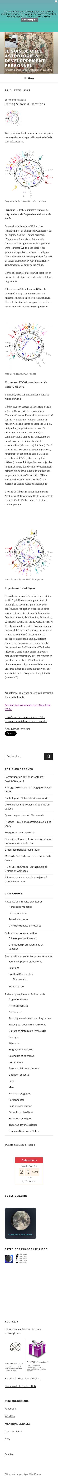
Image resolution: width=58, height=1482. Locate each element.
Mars (12, 1087)
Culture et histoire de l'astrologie (27, 1030)
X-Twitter (10, 1416)
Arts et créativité (18, 1005)
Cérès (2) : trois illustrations (25, 104)
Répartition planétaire (21, 1112)
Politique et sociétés (20, 1106)
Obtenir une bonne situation (21, 933)
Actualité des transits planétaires (24, 901)
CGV (7, 1439)
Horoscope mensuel (20, 906)
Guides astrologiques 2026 (20, 1386)
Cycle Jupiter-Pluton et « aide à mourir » (27, 798)
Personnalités (16, 1099)
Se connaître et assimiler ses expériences (28, 956)
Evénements (16, 1062)
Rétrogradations (18, 913)
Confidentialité (13, 1431)
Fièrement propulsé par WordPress (23, 1474)
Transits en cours (18, 919)
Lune (12, 1081)
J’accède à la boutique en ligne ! (22, 1378)
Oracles (9, 1454)
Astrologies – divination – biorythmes (30, 1018)
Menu (31, 78)
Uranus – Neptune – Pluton (24, 1131)
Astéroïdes (15, 1012)
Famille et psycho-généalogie (25, 961)
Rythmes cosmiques (20, 1118)
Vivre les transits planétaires (25, 925)
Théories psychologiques (23, 1124)
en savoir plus (29, 19)
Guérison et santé (19, 1074)
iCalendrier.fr (29, 1160)
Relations (14, 967)
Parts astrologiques (20, 1093)
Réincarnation (20, 979)
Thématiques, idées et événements (25, 994)
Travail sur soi (16, 986)
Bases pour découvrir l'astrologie (27, 1024)
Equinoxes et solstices (21, 1055)
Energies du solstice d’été (19, 832)
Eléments (14, 1043)
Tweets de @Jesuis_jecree (20, 1144)
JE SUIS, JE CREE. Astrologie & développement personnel (25, 58)
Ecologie (14, 1037)
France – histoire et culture (24, 1068)
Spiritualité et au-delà (21, 974)
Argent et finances (19, 999)
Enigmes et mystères (21, 1049)
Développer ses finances (23, 938)
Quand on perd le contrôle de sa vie (24, 815)
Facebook (11, 1408)
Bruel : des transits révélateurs (22, 849)
